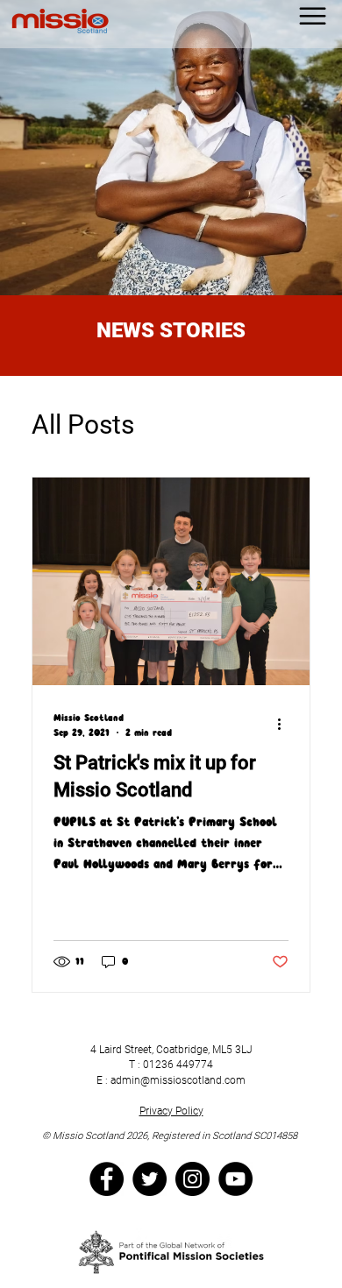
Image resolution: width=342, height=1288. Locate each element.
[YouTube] (235, 1179)
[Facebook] (106, 1179)
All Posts (83, 424)
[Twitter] (149, 1179)
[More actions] (285, 724)
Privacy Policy (171, 1110)
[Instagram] (192, 1179)
